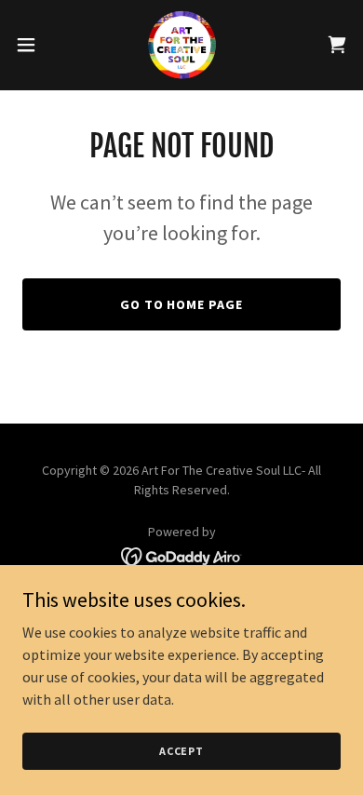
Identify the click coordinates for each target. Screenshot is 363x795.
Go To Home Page (182, 304)
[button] (33, 44)
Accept (181, 751)
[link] (181, 44)
